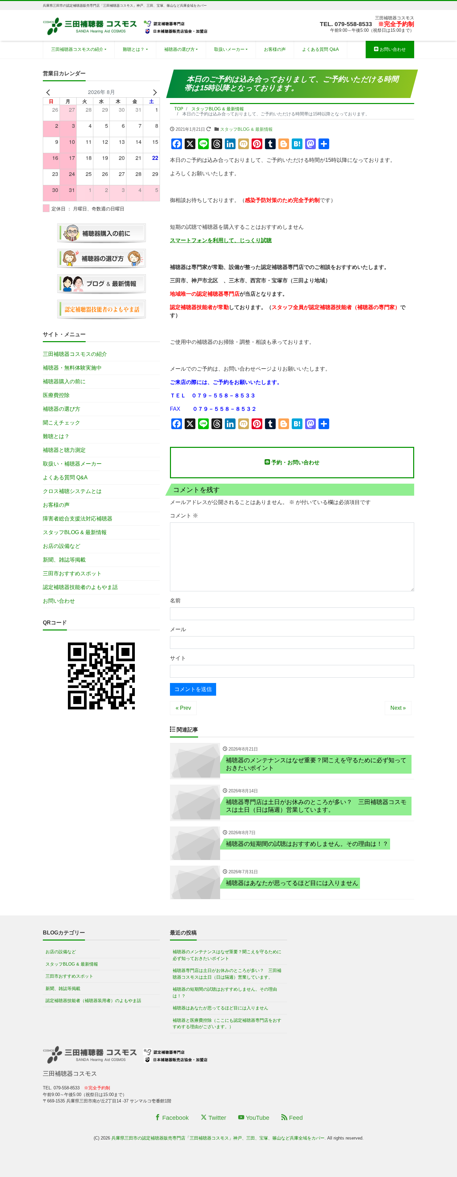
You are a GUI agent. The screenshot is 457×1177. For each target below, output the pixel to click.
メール (178, 629)
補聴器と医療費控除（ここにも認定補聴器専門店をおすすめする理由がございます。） (227, 1023)
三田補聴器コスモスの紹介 (77, 49)
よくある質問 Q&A (320, 49)
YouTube (256, 1117)
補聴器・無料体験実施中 (72, 368)
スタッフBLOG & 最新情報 (246, 129)
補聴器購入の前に (64, 381)
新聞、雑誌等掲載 (64, 560)
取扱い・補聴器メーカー (72, 464)
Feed (295, 1117)
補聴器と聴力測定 (64, 450)
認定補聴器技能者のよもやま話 (80, 587)
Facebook (175, 1117)
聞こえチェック (61, 422)
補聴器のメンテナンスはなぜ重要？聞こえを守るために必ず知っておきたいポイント (227, 955)
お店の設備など (61, 546)
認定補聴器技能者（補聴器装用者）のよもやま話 (93, 1000)
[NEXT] (153, 92)
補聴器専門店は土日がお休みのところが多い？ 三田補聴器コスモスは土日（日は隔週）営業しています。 (227, 974)
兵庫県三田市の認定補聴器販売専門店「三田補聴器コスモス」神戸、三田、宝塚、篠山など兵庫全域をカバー (218, 1138)
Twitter (216, 1117)
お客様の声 (275, 49)
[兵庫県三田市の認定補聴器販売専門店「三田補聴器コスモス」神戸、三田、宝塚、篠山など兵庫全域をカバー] (126, 24)
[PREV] (49, 92)
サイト (178, 658)
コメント (184, 515)
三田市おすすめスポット (72, 573)
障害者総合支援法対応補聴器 (77, 518)
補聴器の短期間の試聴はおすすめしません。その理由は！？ (225, 992)
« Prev (183, 708)
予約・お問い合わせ (294, 462)
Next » (398, 708)
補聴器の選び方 (179, 49)
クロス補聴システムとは (72, 491)
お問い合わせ (392, 49)
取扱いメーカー (229, 49)
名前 (175, 600)
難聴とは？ (134, 49)
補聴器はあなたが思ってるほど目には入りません (220, 1007)
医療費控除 (56, 395)
